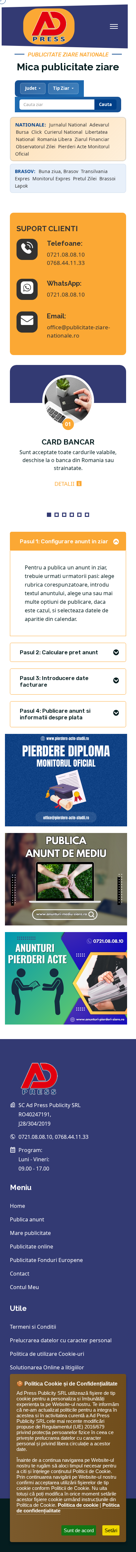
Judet (31, 88)
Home (17, 1205)
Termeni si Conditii (33, 1326)
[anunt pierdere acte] (66, 977)
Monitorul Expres (51, 178)
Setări (111, 1530)
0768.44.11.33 (66, 263)
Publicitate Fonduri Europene (46, 1260)
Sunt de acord (79, 1530)
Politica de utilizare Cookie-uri (47, 1353)
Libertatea (96, 132)
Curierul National (63, 132)
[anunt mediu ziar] (66, 878)
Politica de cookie (78, 1505)
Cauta (105, 104)
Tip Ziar (61, 88)
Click (36, 132)
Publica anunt (27, 1219)
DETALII (68, 483)
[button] (49, 515)
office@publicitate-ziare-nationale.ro (78, 331)
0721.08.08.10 (66, 254)
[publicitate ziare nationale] (64, 1073)
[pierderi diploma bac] (66, 779)
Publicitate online (31, 1246)
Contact (19, 1273)
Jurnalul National (68, 125)
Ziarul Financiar (92, 139)
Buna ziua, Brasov (58, 171)
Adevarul (99, 125)
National (25, 139)
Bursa (22, 132)
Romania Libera (54, 139)
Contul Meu (24, 1287)
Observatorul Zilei (35, 146)
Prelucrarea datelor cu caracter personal (61, 1340)
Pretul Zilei (85, 178)
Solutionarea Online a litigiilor (47, 1367)
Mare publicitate (30, 1233)
